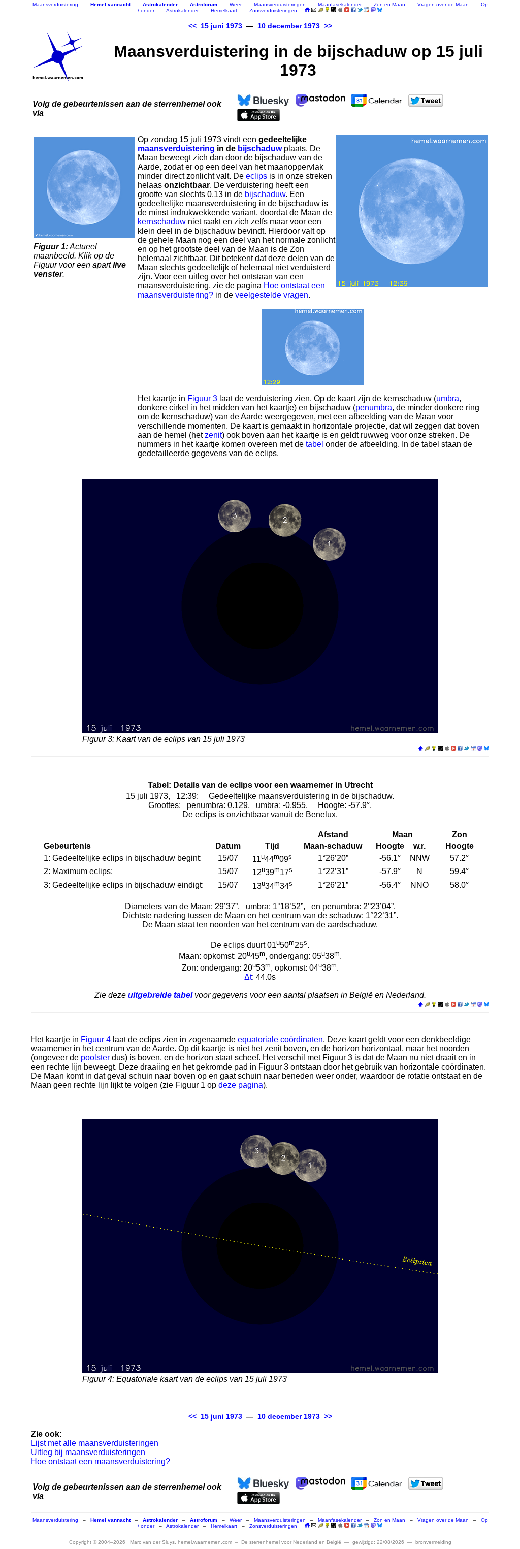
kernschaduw (162, 221)
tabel (314, 444)
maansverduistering (176, 148)
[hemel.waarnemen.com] (57, 56)
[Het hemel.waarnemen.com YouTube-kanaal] (346, 9)
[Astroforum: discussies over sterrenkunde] (333, 10)
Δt (248, 977)
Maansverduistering (55, 4)
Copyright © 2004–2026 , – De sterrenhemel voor (205, 1542)
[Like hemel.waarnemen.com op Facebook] (353, 9)
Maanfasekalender (340, 4)
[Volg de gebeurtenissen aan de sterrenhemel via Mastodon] (373, 9)
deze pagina (240, 1085)
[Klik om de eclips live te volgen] (84, 187)
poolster (95, 1057)
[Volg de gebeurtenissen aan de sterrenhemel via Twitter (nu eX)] (360, 9)
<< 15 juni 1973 (215, 26)
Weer (236, 4)
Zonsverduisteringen (273, 10)
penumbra (373, 407)
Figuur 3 (202, 398)
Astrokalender (182, 10)
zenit (213, 435)
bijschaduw (260, 148)
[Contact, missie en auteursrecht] (313, 10)
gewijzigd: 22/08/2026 (378, 1542)
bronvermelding (433, 1542)
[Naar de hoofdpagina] (307, 10)
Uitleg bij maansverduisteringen (88, 1452)
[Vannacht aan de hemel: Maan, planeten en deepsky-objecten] (320, 10)
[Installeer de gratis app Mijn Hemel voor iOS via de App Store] (340, 9)
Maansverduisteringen (280, 4)
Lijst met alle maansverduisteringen (94, 1443)
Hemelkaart (224, 10)
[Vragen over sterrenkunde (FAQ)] (327, 10)
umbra (447, 398)
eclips (256, 176)
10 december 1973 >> (294, 26)
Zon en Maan (389, 4)
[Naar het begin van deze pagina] (420, 749)
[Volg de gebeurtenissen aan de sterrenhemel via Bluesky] (379, 9)
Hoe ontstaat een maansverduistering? (100, 1461)
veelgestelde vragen (271, 295)
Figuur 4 (96, 1039)
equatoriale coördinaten (280, 1039)
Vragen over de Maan (443, 4)
